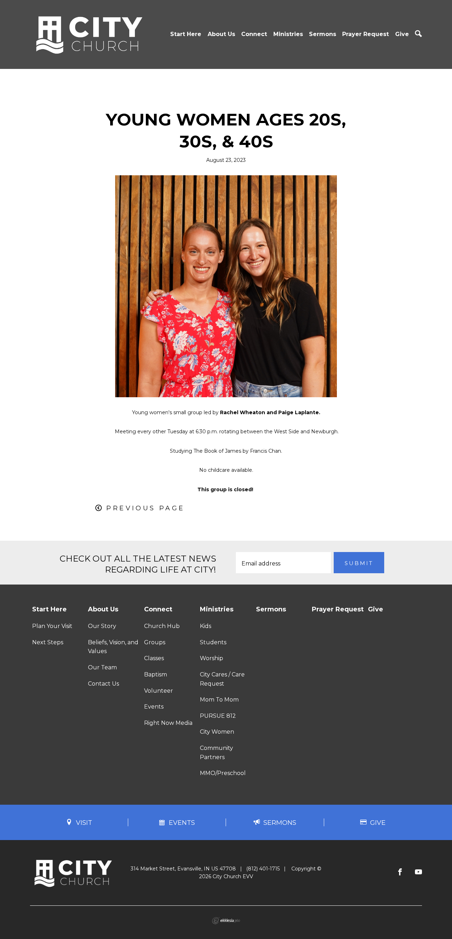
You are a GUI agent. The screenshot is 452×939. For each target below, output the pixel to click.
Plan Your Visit (52, 626)
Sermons (322, 34)
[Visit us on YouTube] (418, 872)
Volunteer (158, 690)
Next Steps (47, 642)
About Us (221, 34)
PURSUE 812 (218, 715)
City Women (217, 731)
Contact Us (103, 683)
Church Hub (162, 626)
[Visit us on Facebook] (400, 872)
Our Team (102, 667)
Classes (154, 658)
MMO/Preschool (223, 773)
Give (402, 34)
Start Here (185, 34)
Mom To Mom (219, 699)
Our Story (102, 626)
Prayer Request (365, 34)
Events (153, 706)
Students (213, 642)
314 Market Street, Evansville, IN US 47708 (183, 868)
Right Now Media (168, 723)
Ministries (288, 34)
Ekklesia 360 (226, 920)
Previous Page (145, 508)
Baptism (155, 674)
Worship (211, 658)
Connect (254, 34)
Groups (154, 642)
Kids (205, 626)
